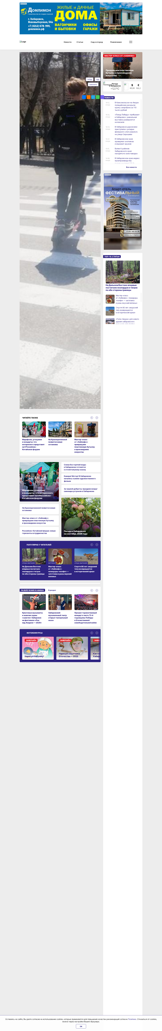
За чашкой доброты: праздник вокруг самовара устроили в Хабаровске (81, 490)
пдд (97, 79)
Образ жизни (88, 56)
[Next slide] (97, 417)
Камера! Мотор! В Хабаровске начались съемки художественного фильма (80, 478)
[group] (34, 609)
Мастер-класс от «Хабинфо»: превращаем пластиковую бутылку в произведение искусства (38, 520)
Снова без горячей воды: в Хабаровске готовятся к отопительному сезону (75, 467)
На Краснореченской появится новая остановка (38, 509)
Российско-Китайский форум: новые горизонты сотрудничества (39, 532)
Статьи (78, 56)
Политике (132, 1019)
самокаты (93, 84)
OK (81, 1026)
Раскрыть (70, 116)
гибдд (89, 79)
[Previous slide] (91, 417)
